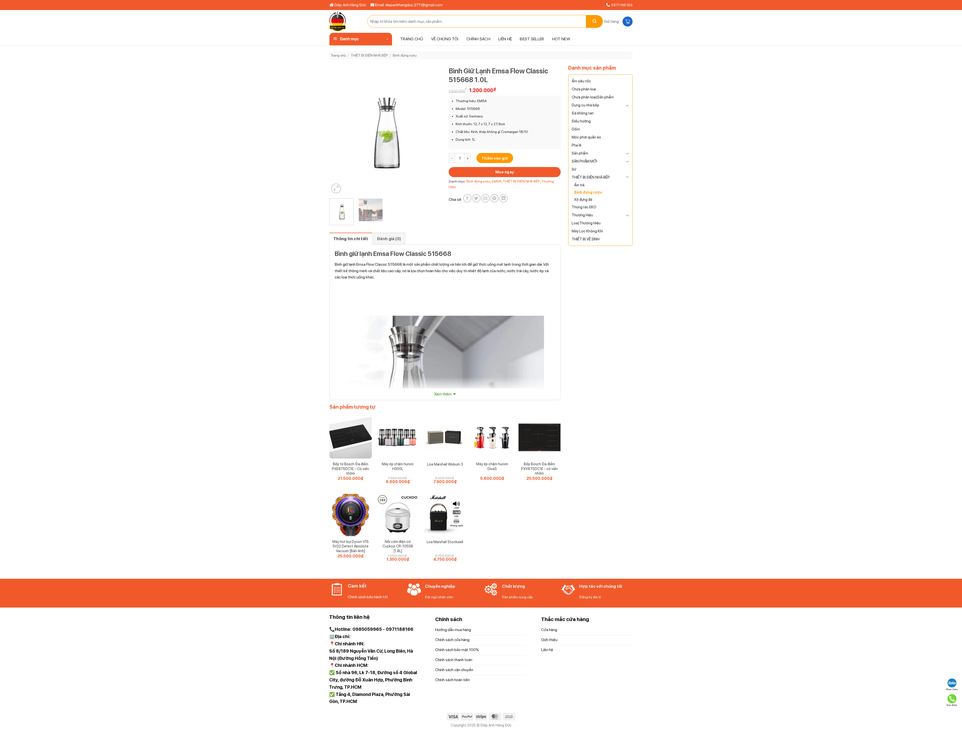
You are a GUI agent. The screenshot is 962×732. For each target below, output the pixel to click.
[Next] (432, 129)
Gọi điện (951, 704)
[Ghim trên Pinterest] (494, 198)
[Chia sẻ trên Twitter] (476, 198)
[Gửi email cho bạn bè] (485, 198)
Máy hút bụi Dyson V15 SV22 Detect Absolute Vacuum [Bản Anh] (350, 546)
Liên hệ (505, 39)
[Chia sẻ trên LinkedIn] (503, 198)
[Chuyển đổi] (627, 105)
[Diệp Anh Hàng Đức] (344, 21)
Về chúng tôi (444, 39)
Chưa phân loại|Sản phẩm (593, 97)
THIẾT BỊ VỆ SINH (585, 239)
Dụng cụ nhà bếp (585, 105)
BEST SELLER (532, 39)
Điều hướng (581, 121)
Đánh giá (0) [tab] (389, 238)
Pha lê (576, 145)
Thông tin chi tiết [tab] (350, 238)
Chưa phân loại (584, 89)
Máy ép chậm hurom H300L (398, 466)
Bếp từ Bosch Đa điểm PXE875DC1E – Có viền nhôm (350, 468)
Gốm (576, 129)
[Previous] (337, 129)
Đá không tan (583, 113)
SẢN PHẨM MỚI (584, 161)
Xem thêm (443, 394)
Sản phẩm (580, 153)
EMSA (496, 181)
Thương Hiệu (582, 215)
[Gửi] (594, 21)
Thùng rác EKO (584, 207)
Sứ (574, 169)
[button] (618, 21)
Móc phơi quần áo (586, 137)
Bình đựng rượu (405, 55)
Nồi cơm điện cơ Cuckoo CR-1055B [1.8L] (398, 546)
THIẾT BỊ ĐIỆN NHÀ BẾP (369, 55)
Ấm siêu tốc (581, 81)
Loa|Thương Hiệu (586, 223)
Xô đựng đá (583, 199)
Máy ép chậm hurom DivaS (492, 466)
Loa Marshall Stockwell (445, 542)
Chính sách (478, 39)
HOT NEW (561, 39)
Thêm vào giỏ (495, 158)
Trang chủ (411, 39)
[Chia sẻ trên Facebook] (467, 198)
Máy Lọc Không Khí (587, 231)
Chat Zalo (952, 689)
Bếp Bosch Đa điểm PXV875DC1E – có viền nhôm (539, 468)
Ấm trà (579, 185)
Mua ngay (504, 172)
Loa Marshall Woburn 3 (445, 464)
